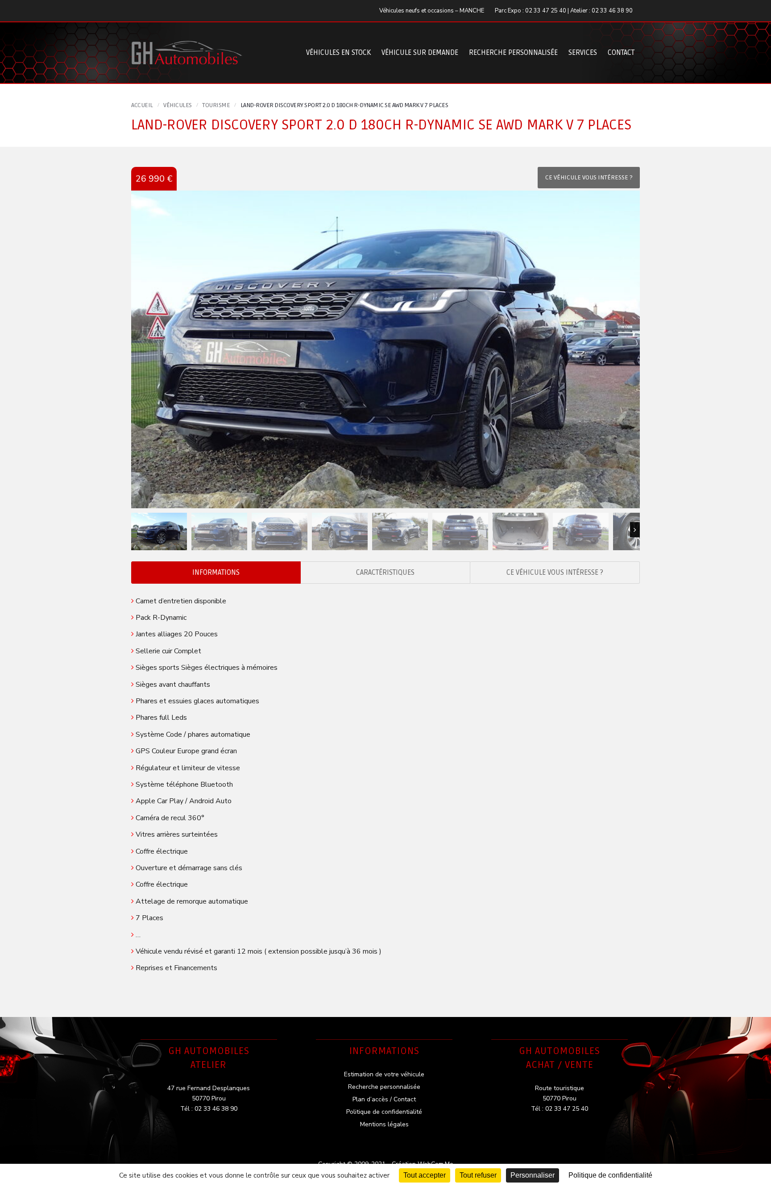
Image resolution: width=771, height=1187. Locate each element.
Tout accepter (424, 1175)
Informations (216, 572)
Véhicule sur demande (419, 52)
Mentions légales (384, 1124)
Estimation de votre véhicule (384, 1074)
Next (635, 529)
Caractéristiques (385, 572)
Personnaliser (532, 1175)
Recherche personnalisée (513, 52)
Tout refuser (478, 1175)
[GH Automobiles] (187, 45)
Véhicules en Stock (338, 52)
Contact (621, 52)
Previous (136, 529)
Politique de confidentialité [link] (610, 1175)
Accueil (142, 105)
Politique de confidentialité (384, 1112)
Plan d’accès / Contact (384, 1099)
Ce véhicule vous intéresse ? (554, 572)
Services (582, 52)
